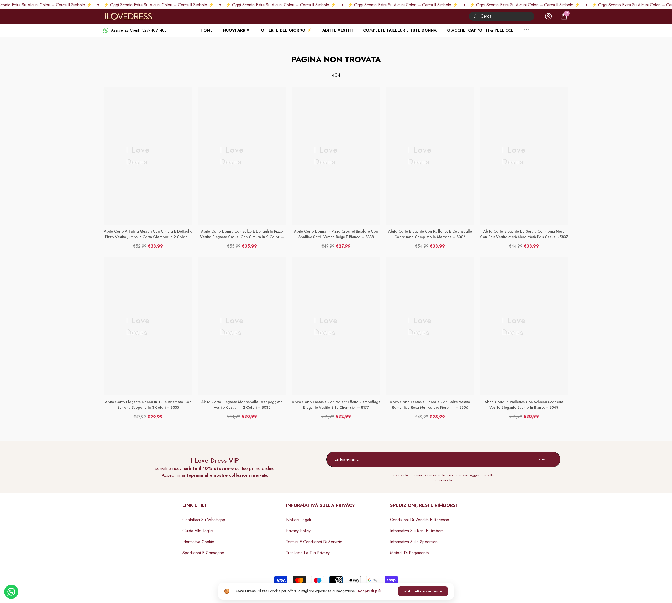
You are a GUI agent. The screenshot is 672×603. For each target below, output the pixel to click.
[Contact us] (11, 592)
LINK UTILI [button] (194, 505)
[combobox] (507, 16)
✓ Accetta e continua (423, 591)
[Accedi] (548, 16)
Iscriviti (543, 460)
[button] (564, 16)
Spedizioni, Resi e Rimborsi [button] (423, 505)
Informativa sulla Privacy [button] (320, 505)
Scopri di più (369, 591)
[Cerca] (501, 16)
